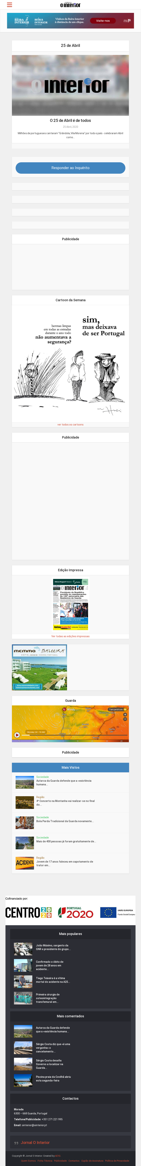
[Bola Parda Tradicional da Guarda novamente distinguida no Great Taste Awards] (26, 822)
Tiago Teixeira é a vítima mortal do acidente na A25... (53, 980)
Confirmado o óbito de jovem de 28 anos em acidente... (49, 965)
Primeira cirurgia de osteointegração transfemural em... (47, 998)
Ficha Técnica (45, 1160)
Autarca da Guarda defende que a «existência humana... (63, 782)
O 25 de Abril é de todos (70, 120)
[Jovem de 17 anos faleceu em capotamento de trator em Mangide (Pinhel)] (26, 863)
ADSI (57, 1155)
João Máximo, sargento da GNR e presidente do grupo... (53, 947)
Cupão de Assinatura (92, 1160)
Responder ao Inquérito (70, 168)
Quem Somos (28, 1160)
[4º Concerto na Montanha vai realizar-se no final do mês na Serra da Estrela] (26, 802)
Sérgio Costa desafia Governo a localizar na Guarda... (49, 1064)
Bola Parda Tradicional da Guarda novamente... (65, 821)
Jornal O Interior (35, 1142)
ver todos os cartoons (70, 424)
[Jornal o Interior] (70, 4)
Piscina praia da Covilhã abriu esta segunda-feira (53, 1078)
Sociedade (42, 776)
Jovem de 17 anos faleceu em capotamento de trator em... (64, 863)
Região (40, 797)
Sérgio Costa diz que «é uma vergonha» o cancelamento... (53, 1048)
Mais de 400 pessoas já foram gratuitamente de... (66, 841)
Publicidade (60, 1160)
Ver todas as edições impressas (70, 636)
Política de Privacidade (117, 1160)
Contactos (73, 1160)
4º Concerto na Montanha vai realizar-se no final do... (65, 803)
